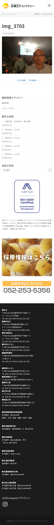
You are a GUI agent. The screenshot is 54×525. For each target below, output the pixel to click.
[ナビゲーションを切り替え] (49, 5)
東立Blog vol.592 (12, 129)
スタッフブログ (8, 108)
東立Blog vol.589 (12, 154)
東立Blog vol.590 (12, 146)
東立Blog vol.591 (12, 138)
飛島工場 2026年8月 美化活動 (17, 121)
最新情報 (5, 103)
